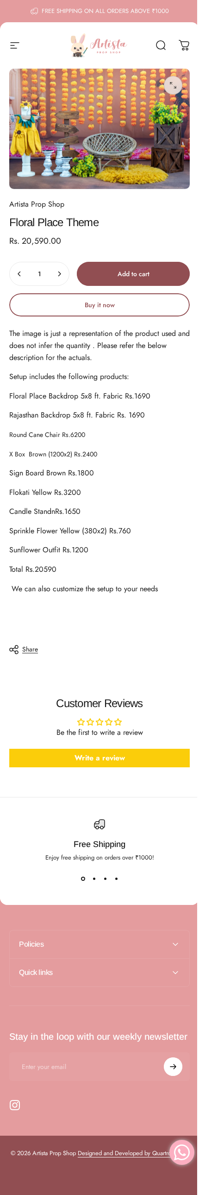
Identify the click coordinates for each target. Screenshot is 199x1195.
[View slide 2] (94, 878)
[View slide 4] (116, 878)
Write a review (100, 757)
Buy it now (100, 305)
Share (30, 649)
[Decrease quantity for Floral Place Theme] (19, 273)
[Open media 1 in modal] (173, 85)
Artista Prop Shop (36, 204)
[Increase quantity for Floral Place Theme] (59, 273)
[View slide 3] (105, 878)
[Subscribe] (166, 1071)
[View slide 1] (82, 878)
